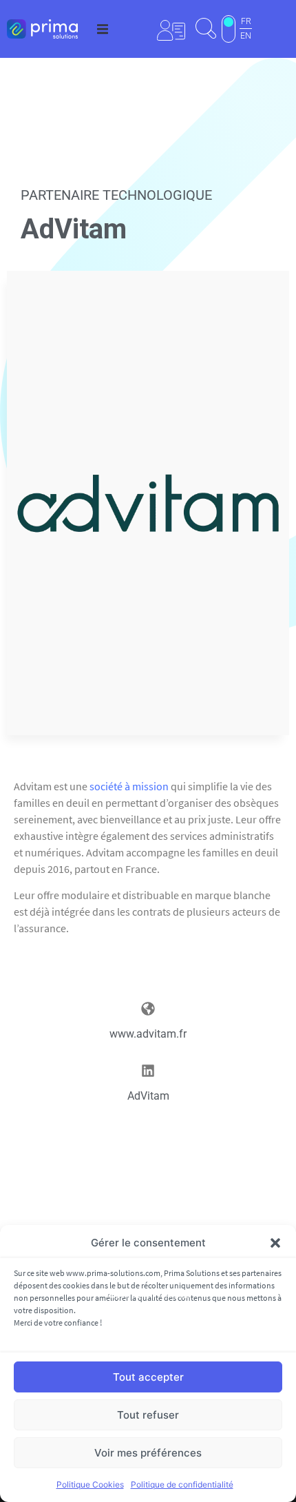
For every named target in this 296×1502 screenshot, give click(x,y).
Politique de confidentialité (182, 1484)
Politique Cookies (90, 1484)
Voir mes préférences (148, 1452)
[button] (275, 1243)
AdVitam (148, 1095)
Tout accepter (148, 1376)
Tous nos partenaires (148, 1295)
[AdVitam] (148, 1071)
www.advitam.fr (148, 1033)
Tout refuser (148, 1414)
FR (246, 21)
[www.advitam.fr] (148, 1009)
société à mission (129, 786)
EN (245, 36)
